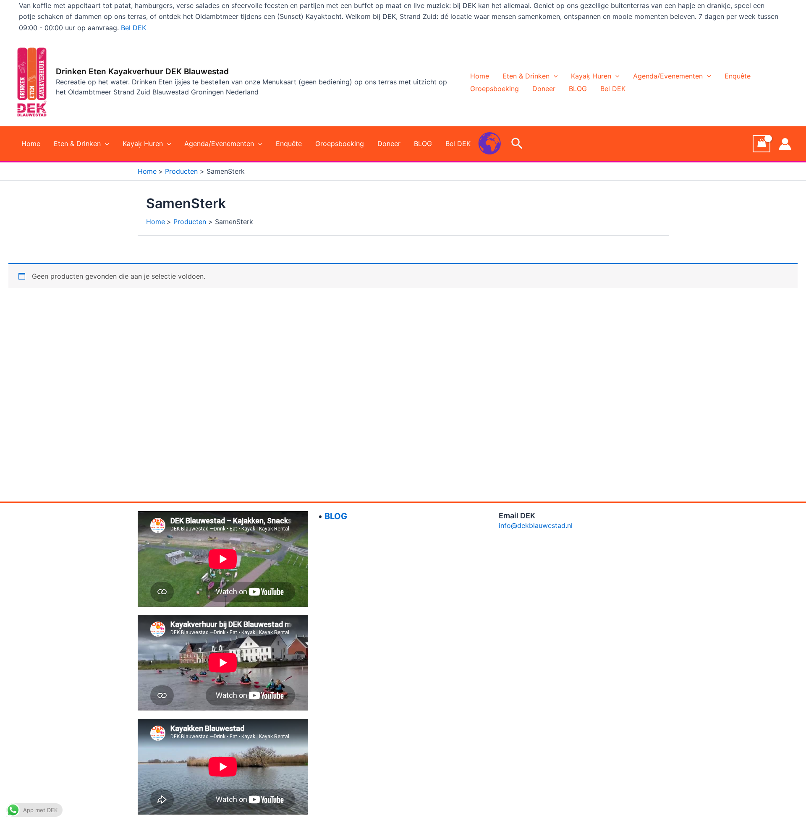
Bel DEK (133, 28)
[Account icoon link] (785, 144)
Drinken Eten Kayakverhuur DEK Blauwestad (142, 71)
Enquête (738, 76)
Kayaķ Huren (591, 76)
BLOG (578, 88)
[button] (554, 76)
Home (479, 76)
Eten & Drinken (526, 76)
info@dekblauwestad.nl (536, 525)
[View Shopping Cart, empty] (761, 143)
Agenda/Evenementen (668, 76)
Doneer (543, 88)
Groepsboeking (494, 88)
